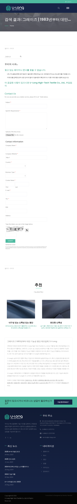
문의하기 (65, 383)
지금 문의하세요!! (63, 402)
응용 (44, 463)
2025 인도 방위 (10, 459)
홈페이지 (46, 451)
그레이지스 (28, 380)
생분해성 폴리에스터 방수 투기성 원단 (50, 380)
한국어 (69, 2)
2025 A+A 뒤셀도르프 (12, 452)
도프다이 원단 (44, 383)
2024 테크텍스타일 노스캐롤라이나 (17, 467)
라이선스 (46, 467)
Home (12, 26)
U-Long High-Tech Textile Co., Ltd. (16, 498)
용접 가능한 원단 (33, 383)
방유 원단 (24, 383)
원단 (44, 459)
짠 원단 (35, 380)
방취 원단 (10, 383)
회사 (44, 455)
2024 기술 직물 (10, 474)
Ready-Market (67, 495)
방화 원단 (17, 383)
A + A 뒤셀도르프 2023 (13, 482)
